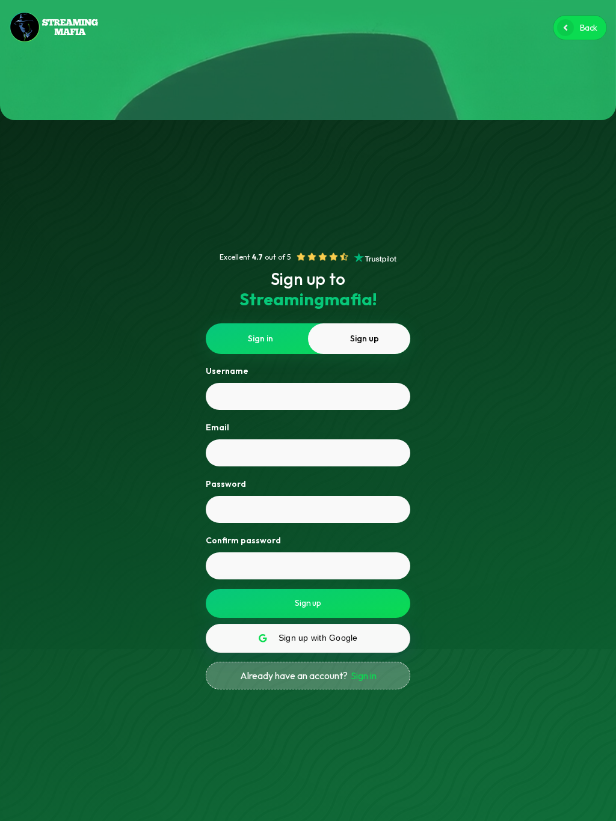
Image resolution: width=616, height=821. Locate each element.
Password (226, 484)
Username (227, 371)
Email (217, 427)
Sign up (308, 602)
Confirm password (243, 540)
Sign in (364, 676)
